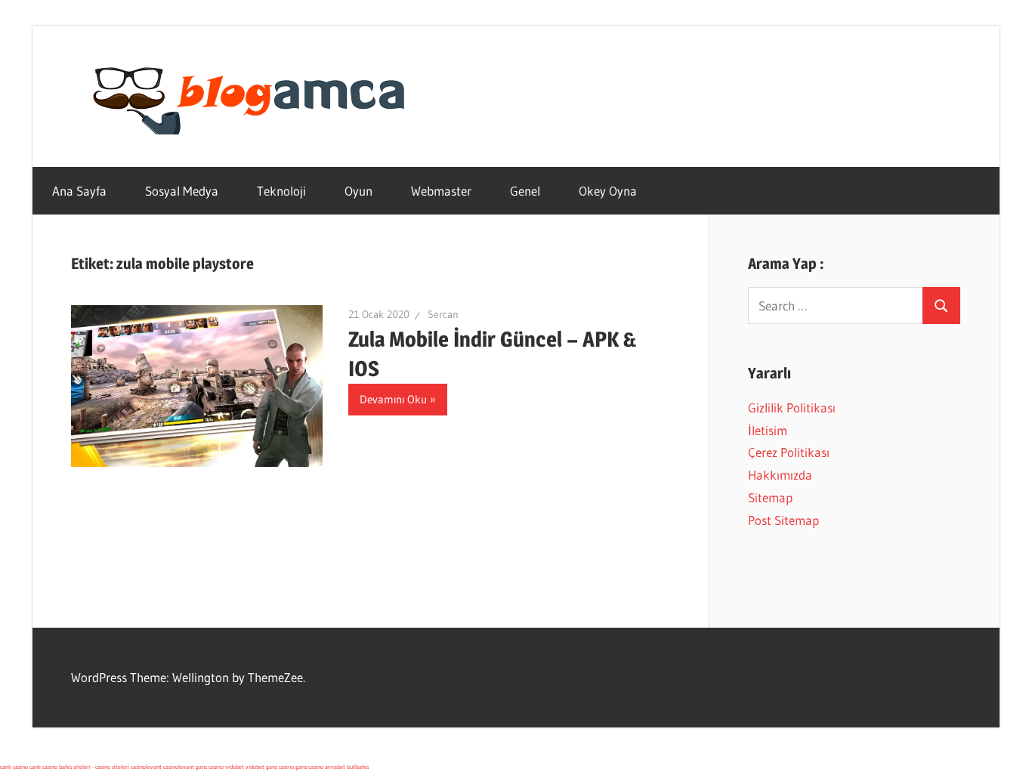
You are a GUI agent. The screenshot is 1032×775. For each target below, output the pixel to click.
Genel (525, 191)
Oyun (358, 191)
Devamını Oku (393, 399)
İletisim (767, 430)
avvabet (335, 766)
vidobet (234, 766)
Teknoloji (281, 191)
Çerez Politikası (789, 452)
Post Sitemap (783, 520)
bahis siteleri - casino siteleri (94, 766)
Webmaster (441, 191)
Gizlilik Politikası (792, 407)
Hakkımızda (780, 475)
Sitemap (770, 497)
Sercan (443, 314)
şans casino (210, 766)
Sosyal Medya (181, 191)
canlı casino (14, 766)
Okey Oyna (608, 191)
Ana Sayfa (79, 191)
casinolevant (146, 766)
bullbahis (358, 766)
